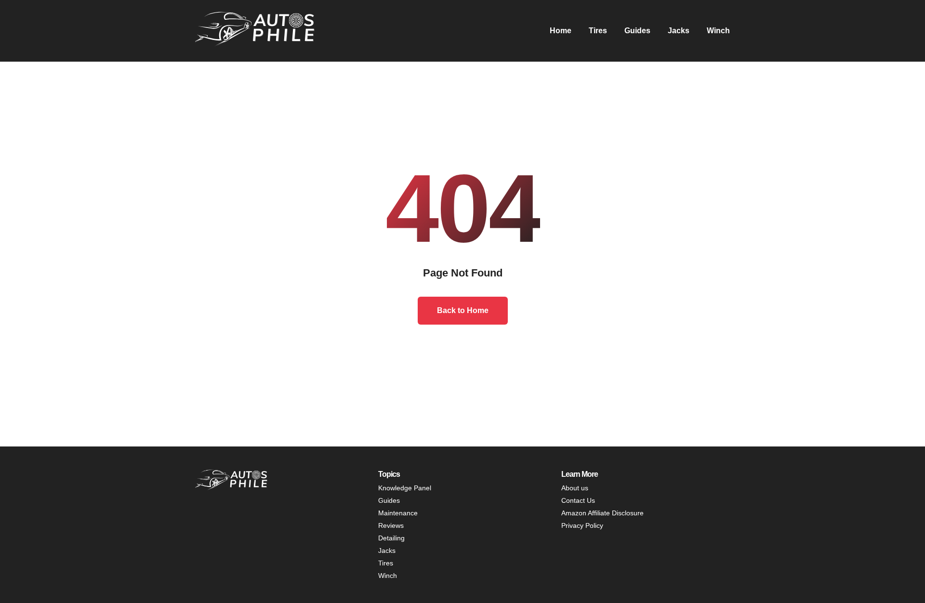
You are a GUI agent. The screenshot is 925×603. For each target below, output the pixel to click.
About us (574, 488)
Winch (718, 30)
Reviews (391, 525)
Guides (637, 30)
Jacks (678, 30)
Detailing (391, 538)
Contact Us (578, 500)
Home (560, 30)
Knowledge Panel (404, 488)
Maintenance (398, 513)
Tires (598, 30)
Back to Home (463, 310)
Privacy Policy (582, 525)
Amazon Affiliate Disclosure (602, 513)
